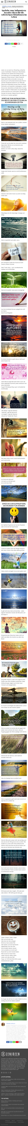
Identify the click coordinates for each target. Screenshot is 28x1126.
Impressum (7, 1120)
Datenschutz (20, 1120)
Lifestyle (9, 6)
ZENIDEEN (4, 6)
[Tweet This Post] (9, 43)
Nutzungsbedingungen (10, 1122)
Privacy (13, 1120)
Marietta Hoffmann (10, 1023)
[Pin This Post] (15, 43)
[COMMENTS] (21, 43)
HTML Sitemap (21, 1122)
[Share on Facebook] (6, 43)
